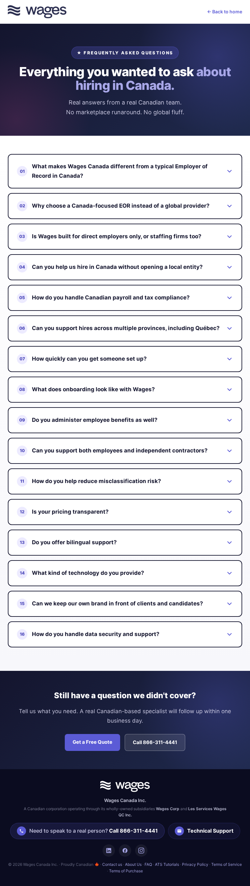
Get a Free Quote (92, 742)
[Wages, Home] (37, 11)
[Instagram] (141, 850)
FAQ (148, 864)
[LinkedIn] (109, 850)
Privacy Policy (195, 864)
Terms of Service (226, 864)
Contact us (112, 864)
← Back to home (224, 11)
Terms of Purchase (126, 870)
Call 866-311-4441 (155, 742)
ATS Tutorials (167, 864)
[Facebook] (125, 850)
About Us (133, 864)
